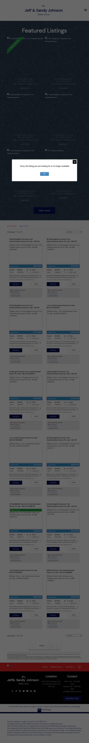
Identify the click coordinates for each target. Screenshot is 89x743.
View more (44, 210)
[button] (12, 691)
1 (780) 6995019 (15, 294)
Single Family (23, 226)
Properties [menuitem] (55, 667)
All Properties (11, 226)
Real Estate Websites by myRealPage (67, 706)
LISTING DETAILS (15, 284)
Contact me (72, 698)
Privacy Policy (48, 706)
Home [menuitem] (44, 667)
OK (44, 174)
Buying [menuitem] (69, 667)
